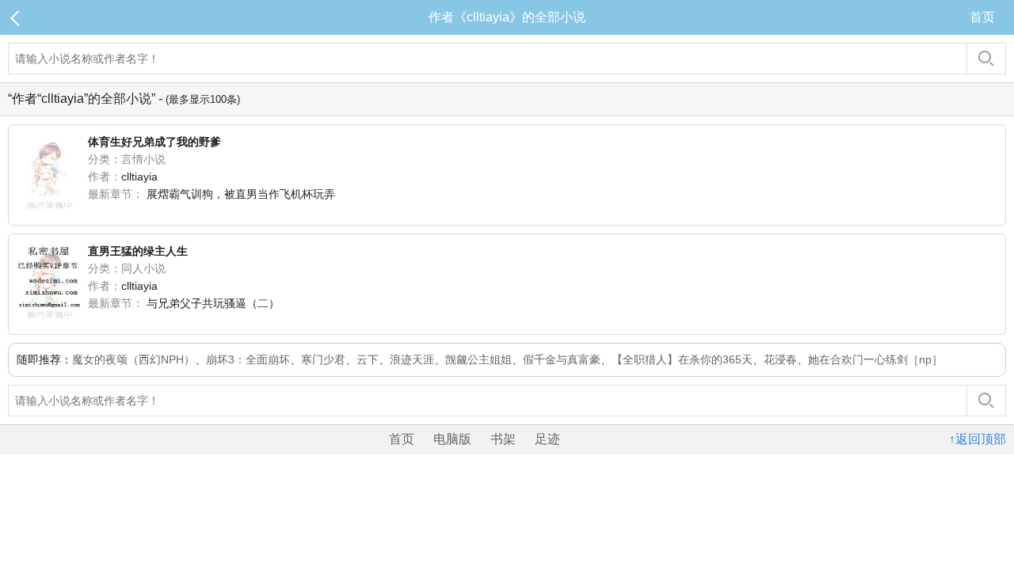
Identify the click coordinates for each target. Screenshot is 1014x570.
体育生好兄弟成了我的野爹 (154, 141)
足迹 (547, 439)
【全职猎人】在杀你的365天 (682, 359)
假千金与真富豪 (561, 359)
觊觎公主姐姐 (478, 359)
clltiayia (139, 176)
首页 (982, 17)
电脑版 (452, 439)
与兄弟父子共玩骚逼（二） (213, 303)
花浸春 (780, 359)
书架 (503, 439)
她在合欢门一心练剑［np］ (875, 359)
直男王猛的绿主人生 (138, 251)
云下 (367, 359)
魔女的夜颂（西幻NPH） (133, 359)
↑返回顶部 (977, 439)
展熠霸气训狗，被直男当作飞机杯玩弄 (241, 194)
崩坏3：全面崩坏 (248, 359)
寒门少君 (323, 359)
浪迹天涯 (412, 359)
